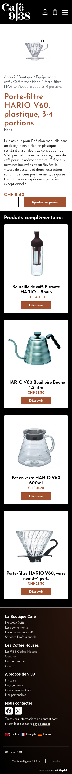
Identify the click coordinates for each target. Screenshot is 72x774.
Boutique (25, 77)
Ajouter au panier (45, 202)
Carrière (55, 761)
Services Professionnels (20, 637)
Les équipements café (19, 632)
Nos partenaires (15, 694)
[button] (42, 41)
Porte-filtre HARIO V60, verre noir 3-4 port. (36, 576)
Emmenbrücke (15, 661)
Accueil (10, 77)
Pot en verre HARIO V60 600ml (36, 480)
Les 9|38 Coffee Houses (21, 651)
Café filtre (21, 82)
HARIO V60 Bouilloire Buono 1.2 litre (36, 385)
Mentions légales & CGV (26, 761)
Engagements (14, 685)
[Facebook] (9, 711)
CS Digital (61, 770)
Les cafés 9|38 (14, 622)
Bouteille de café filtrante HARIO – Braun (36, 289)
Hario (36, 82)
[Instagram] (18, 711)
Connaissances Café (18, 690)
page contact (41, 723)
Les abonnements (16, 627)
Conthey (11, 656)
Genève (10, 666)
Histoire (10, 680)
